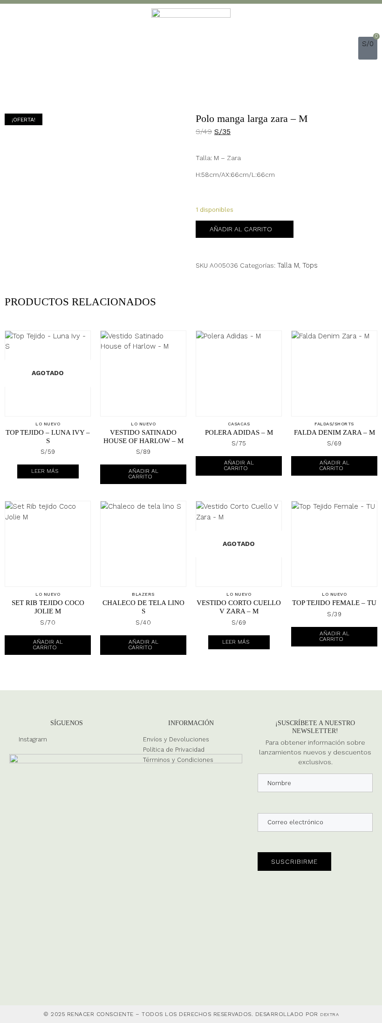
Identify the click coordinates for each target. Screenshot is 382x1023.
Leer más (44, 471)
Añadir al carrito (241, 229)
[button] (350, 48)
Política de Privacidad (174, 749)
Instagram (33, 739)
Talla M (288, 265)
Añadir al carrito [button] (143, 474)
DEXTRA (329, 1014)
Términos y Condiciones (178, 759)
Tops (310, 265)
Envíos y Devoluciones (176, 739)
